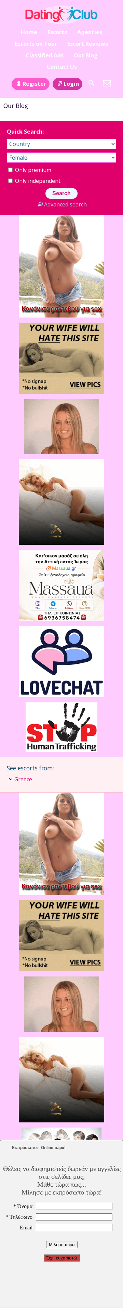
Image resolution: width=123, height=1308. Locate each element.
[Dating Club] (61, 14)
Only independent (37, 181)
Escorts (57, 32)
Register (34, 83)
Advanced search (65, 204)
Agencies (89, 32)
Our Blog (86, 55)
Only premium (32, 170)
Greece (23, 779)
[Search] (91, 83)
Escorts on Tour (36, 44)
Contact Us (61, 66)
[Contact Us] (107, 83)
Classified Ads (45, 55)
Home (29, 32)
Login (71, 83)
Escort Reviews (87, 44)
